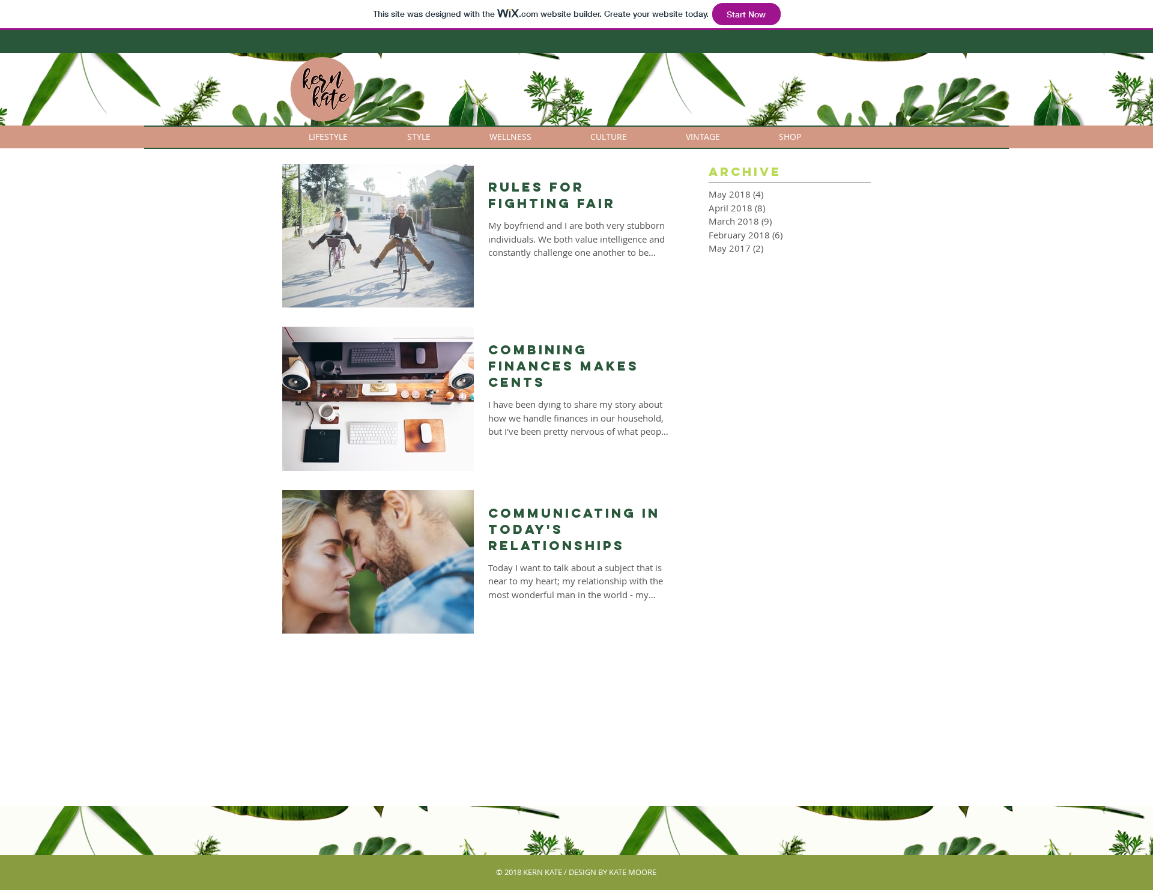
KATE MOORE (632, 872)
